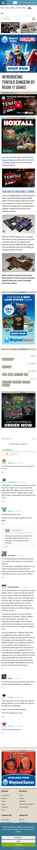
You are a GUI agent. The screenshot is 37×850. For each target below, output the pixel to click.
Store (20, 2)
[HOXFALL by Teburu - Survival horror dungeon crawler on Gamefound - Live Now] (18, 153)
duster (10, 511)
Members (21, 798)
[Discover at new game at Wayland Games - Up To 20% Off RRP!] (18, 344)
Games (7, 7)
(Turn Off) (23, 118)
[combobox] (18, 19)
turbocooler (12, 482)
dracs (15, 93)
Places (24, 7)
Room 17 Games (6, 367)
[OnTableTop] (3, 2)
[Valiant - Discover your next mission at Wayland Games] (18, 785)
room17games (16, 530)
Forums (19, 7)
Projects (13, 7)
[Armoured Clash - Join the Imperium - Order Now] (18, 427)
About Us (21, 819)
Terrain (26, 374)
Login (33, 439)
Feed (25, 2)
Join (29, 2)
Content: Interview (7, 382)
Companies (5, 807)
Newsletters (22, 801)
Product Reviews (24, 807)
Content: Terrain (17, 382)
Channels (4, 798)
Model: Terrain (6, 385)
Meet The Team (23, 822)
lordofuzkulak (13, 587)
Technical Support (7, 822)
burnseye (11, 555)
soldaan (11, 697)
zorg (9, 678)
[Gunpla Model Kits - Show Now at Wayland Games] (18, 53)
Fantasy (4, 374)
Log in (34, 2)
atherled (11, 463)
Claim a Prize (5, 819)
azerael (10, 726)
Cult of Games (5, 795)
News (2, 7)
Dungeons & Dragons (7, 359)
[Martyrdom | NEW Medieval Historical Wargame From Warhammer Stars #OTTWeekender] (10, 28)
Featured (10, 374)
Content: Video (26, 382)
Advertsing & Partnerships (26, 804)
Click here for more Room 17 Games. (18, 191)
